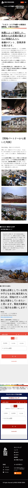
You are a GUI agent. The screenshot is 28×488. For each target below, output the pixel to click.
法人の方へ (16, 455)
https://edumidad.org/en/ (6, 317)
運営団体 (16, 457)
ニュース (16, 450)
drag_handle (25, 2)
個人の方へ (16, 452)
